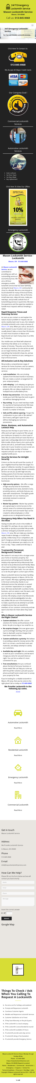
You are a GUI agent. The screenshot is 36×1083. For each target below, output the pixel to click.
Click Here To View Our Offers (18, 186)
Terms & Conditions (8, 1070)
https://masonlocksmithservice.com (18, 1061)
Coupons (18, 1068)
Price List (19, 1070)
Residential (11, 1065)
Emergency (9, 1068)
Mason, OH (12, 261)
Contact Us (26, 1068)
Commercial (20, 1065)
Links (32, 1070)
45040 (18, 692)
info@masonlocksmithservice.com (13, 865)
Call (18, 1080)
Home (4, 1065)
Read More (18, 728)
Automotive (29, 1065)
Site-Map (26, 1070)
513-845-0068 (22, 17)
